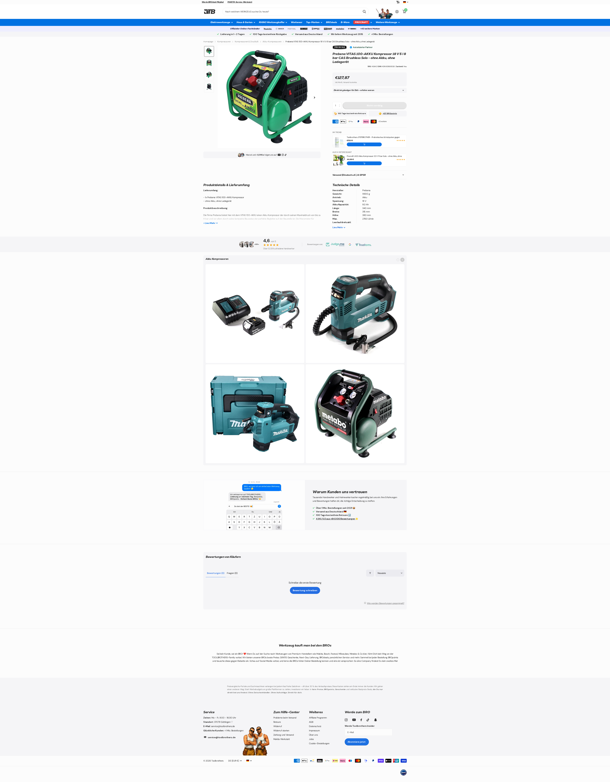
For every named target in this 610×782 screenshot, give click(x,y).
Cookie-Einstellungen (319, 743)
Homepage (208, 41)
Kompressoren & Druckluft (246, 41)
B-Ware (345, 22)
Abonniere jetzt (357, 741)
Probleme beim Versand (284, 717)
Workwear (296, 22)
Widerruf (277, 726)
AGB (311, 722)
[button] (364, 144)
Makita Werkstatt (281, 739)
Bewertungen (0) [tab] (215, 573)
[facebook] (361, 720)
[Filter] (370, 573)
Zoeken (364, 12)
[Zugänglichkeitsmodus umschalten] (398, 2)
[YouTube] (279, 155)
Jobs (311, 739)
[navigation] (209, 51)
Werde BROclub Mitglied (213, 2)
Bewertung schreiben (305, 590)
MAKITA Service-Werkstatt (239, 2)
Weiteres (316, 712)
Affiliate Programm (318, 717)
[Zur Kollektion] (402, 260)
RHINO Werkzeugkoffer (272, 22)
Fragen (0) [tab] (232, 573)
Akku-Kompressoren (272, 41)
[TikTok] (285, 155)
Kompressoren (224, 41)
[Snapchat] (375, 719)
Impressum (314, 730)
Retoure (277, 722)
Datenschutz (315, 726)
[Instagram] (283, 155)
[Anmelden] (397, 11)
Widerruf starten (281, 730)
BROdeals (331, 22)
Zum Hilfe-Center (286, 712)
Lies (337, 227)
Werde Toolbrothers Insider (359, 725)
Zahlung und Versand (283, 734)
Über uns (313, 734)
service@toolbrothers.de (221, 737)
